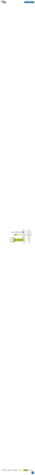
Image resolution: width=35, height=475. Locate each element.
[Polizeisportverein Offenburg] (3, 2)
